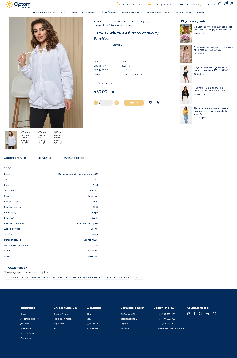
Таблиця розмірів (73, 157)
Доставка (24, 323)
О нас (23, 314)
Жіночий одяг (120, 21)
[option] (46, 72)
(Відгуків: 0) (117, 45)
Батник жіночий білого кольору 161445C (113, 25)
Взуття (74, 12)
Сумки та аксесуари (132, 12)
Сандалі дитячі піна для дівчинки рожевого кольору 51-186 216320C (213, 28)
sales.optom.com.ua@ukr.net (171, 328)
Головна (97, 21)
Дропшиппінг (93, 323)
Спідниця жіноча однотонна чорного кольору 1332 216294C (211, 69)
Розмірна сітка (105, 83)
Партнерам (92, 328)
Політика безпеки (28, 333)
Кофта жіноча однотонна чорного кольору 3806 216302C (211, 89)
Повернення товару (63, 318)
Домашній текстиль (158, 12)
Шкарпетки (88, 12)
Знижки (200, 12)
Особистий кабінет (129, 314)
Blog (89, 314)
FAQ (55, 328)
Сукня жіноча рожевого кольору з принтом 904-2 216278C (213, 48)
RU (208, 4)
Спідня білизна (108, 12)
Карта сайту (59, 323)
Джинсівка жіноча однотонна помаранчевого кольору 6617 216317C (211, 111)
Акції (89, 318)
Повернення (26, 328)
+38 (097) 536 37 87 (162, 4)
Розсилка (125, 328)
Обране (124, 323)
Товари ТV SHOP (182, 12)
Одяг (63, 12)
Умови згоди (26, 338)
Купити (133, 102)
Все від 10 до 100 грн (44, 12)
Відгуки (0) (44, 157)
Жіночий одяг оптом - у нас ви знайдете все (76, 277)
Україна (125, 65)
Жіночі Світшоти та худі (117, 277)
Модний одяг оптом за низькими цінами (26, 277)
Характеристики (15, 157)
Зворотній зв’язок (62, 314)
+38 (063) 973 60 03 (166, 323)
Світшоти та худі (138, 21)
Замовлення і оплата (30, 318)
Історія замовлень (129, 318)
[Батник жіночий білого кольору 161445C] (46, 72)
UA (213, 4)
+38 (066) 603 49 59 (132, 4)
